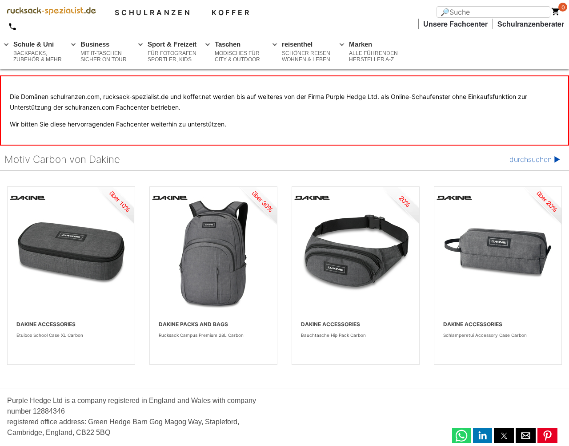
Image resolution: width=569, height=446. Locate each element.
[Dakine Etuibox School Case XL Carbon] (71, 252)
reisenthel (306, 51)
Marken (373, 51)
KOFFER (231, 12)
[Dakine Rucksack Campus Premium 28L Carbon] (213, 252)
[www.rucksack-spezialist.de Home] (48, 12)
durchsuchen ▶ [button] (534, 159)
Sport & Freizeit (172, 51)
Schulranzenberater (530, 24)
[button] (461, 435)
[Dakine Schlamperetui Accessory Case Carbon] (497, 252)
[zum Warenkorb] (555, 13)
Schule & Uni (37, 51)
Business (103, 51)
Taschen (237, 51)
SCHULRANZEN (153, 12)
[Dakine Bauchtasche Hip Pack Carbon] (355, 252)
